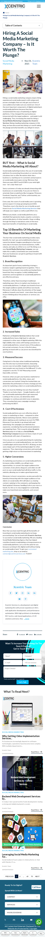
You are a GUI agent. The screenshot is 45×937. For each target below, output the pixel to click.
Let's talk (22, 682)
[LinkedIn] (28, 593)
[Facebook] (10, 593)
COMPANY (11, 897)
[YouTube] (19, 599)
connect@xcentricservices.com (14, 554)
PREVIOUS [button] (9, 876)
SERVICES (11, 905)
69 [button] (27, 876)
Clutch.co (32, 1)
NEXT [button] (37, 876)
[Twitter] (16, 593)
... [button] (23, 876)
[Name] (39, 923)
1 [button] (16, 876)
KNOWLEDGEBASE (14, 912)
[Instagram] (22, 593)
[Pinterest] (25, 599)
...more (26, 619)
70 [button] (32, 876)
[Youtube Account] (31, 920)
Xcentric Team (36, 62)
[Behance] (34, 593)
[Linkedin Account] (22, 920)
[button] (39, 6)
